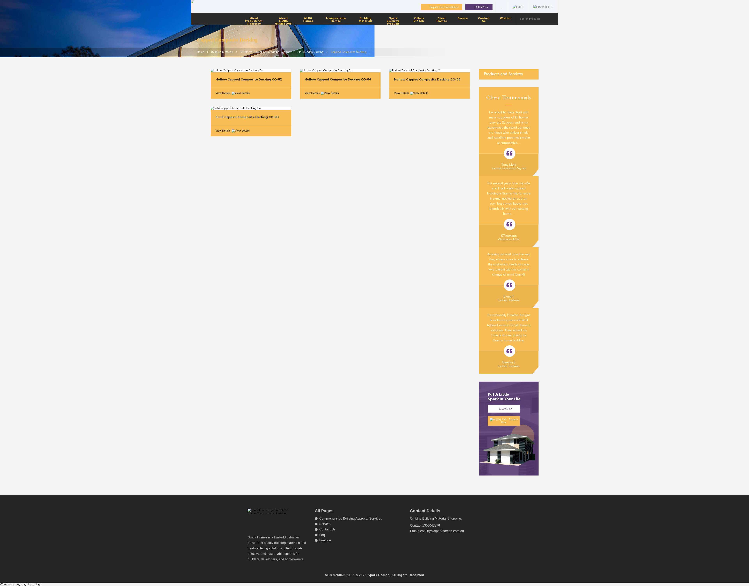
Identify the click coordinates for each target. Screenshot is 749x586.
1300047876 (481, 7)
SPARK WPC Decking (311, 52)
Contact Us (484, 19)
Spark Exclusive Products (393, 21)
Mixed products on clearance (254, 21)
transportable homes (336, 19)
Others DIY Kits (419, 19)
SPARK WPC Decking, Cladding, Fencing (265, 52)
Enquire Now (509, 421)
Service (463, 18)
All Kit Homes (308, 19)
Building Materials (365, 19)
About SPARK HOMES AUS (283, 21)
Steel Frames (442, 19)
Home (200, 52)
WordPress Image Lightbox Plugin (21, 584)
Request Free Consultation (444, 7)
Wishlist (505, 18)
